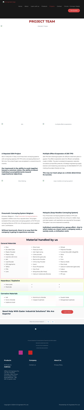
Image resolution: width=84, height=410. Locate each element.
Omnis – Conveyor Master (72, 6)
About (26, 6)
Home (20, 6)
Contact (59, 6)
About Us (57, 360)
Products (44, 6)
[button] (74, 10)
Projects (52, 6)
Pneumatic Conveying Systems (27, 216)
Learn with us (35, 6)
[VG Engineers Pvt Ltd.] (9, 2)
